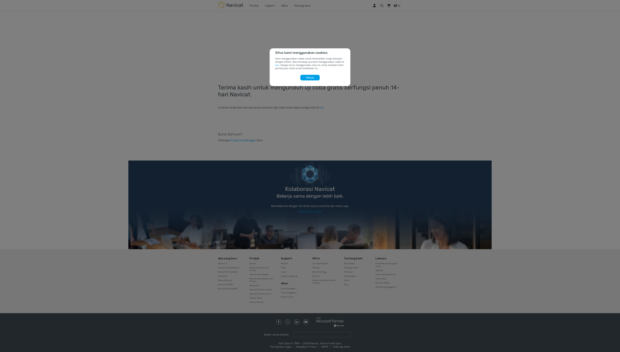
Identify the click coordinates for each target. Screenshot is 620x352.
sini (277, 65)
